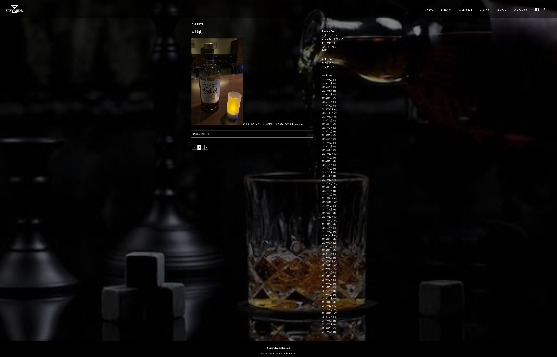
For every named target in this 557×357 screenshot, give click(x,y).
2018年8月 (327, 320)
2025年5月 (327, 135)
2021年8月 (327, 224)
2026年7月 (327, 83)
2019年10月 (328, 268)
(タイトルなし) (329, 46)
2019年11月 (328, 264)
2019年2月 (327, 298)
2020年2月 (327, 253)
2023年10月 (328, 183)
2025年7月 (327, 127)
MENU (446, 9)
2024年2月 (327, 172)
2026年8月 (327, 79)
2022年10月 (328, 201)
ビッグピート (329, 42)
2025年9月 (327, 120)
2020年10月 (328, 235)
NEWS (485, 9)
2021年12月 (328, 216)
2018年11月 (328, 309)
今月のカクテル (330, 35)
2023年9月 (327, 186)
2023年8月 (327, 190)
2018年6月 (327, 327)
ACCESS (521, 9)
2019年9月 (327, 272)
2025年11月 (328, 112)
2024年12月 (328, 153)
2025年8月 (327, 123)
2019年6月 (327, 283)
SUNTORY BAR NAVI (278, 347)
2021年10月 (328, 220)
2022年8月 (327, 209)
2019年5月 (327, 287)
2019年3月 (327, 294)
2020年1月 (327, 257)
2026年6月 (327, 86)
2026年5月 (327, 90)
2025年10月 (328, 116)
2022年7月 (327, 212)
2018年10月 (328, 313)
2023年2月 (327, 194)
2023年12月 (328, 179)
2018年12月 (328, 305)
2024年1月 (327, 175)
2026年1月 (327, 105)
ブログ (325, 66)
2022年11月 (328, 198)
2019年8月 (327, 276)
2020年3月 (327, 250)
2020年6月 (327, 242)
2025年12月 (328, 109)
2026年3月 (327, 98)
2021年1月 (327, 231)
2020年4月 (327, 246)
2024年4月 (327, 168)
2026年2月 (327, 101)
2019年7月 (327, 279)
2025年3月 (327, 142)
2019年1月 (327, 302)
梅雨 (324, 50)
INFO (429, 9)
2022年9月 (327, 205)
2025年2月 (327, 146)
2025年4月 (327, 138)
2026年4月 (327, 94)
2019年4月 (327, 290)
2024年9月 (327, 157)
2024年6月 (327, 164)
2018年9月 (327, 316)
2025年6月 (327, 131)
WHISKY (466, 9)
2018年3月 (327, 331)
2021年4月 (327, 227)
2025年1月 (327, 149)
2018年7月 (327, 324)
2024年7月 (327, 161)
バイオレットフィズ (332, 39)
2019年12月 (328, 261)
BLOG (502, 9)
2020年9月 (327, 239)
